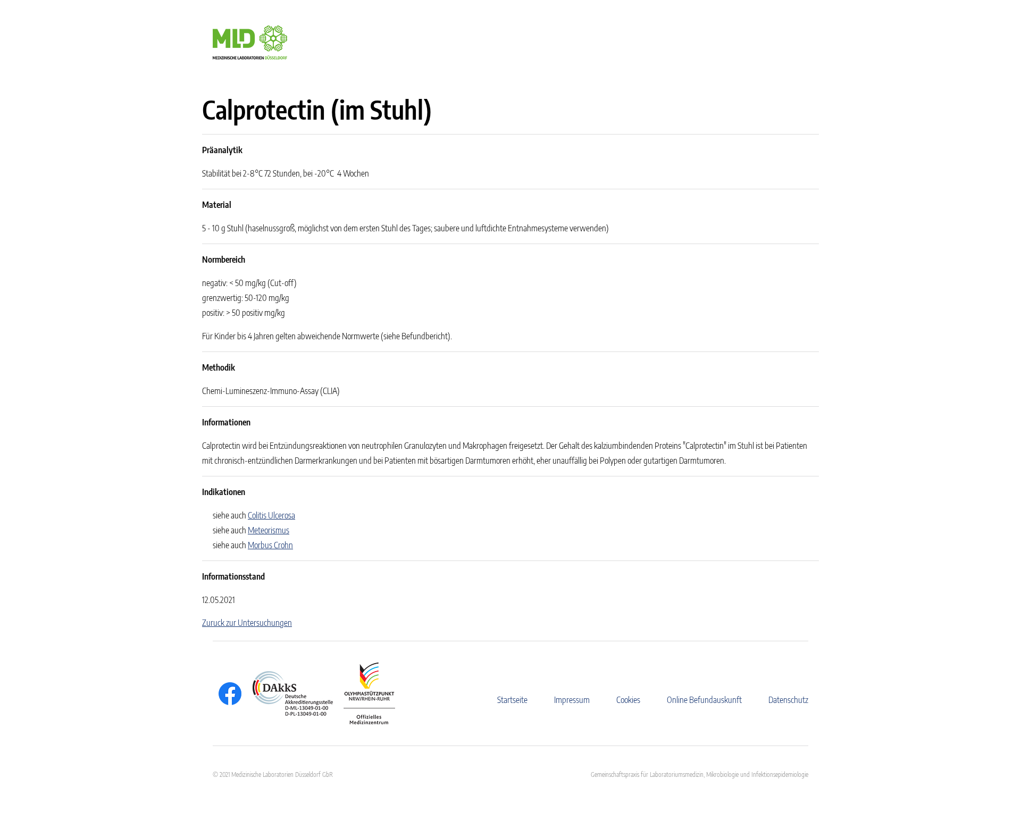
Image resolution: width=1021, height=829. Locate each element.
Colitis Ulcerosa (271, 515)
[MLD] (250, 41)
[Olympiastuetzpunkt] (364, 693)
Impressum (572, 699)
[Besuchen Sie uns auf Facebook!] (227, 694)
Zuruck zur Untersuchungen (247, 622)
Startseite (512, 699)
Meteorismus (268, 530)
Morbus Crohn (270, 545)
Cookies (628, 699)
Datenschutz (788, 699)
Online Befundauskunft (704, 699)
